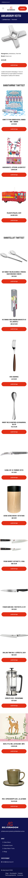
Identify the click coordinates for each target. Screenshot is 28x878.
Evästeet (20, 873)
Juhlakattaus (6, 19)
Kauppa (22, 8)
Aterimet (14, 19)
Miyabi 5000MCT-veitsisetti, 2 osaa (14, 561)
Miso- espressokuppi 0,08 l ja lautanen (14, 799)
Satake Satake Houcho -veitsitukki (14, 516)
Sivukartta (20, 875)
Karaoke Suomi (8, 845)
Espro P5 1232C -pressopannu (14, 698)
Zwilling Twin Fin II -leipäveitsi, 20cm (14, 652)
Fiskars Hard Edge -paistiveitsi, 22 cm (14, 607)
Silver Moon (7, 842)
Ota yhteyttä (13, 873)
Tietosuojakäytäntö (10, 875)
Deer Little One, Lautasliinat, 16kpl (14, 744)
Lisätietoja (14, 65)
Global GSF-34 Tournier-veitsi (14, 470)
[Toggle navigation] (3, 8)
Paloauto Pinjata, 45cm (14, 213)
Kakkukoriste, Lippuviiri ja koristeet (14, 167)
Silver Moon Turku (9, 848)
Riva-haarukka (14, 377)
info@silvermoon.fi (6, 2)
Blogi (5, 851)
